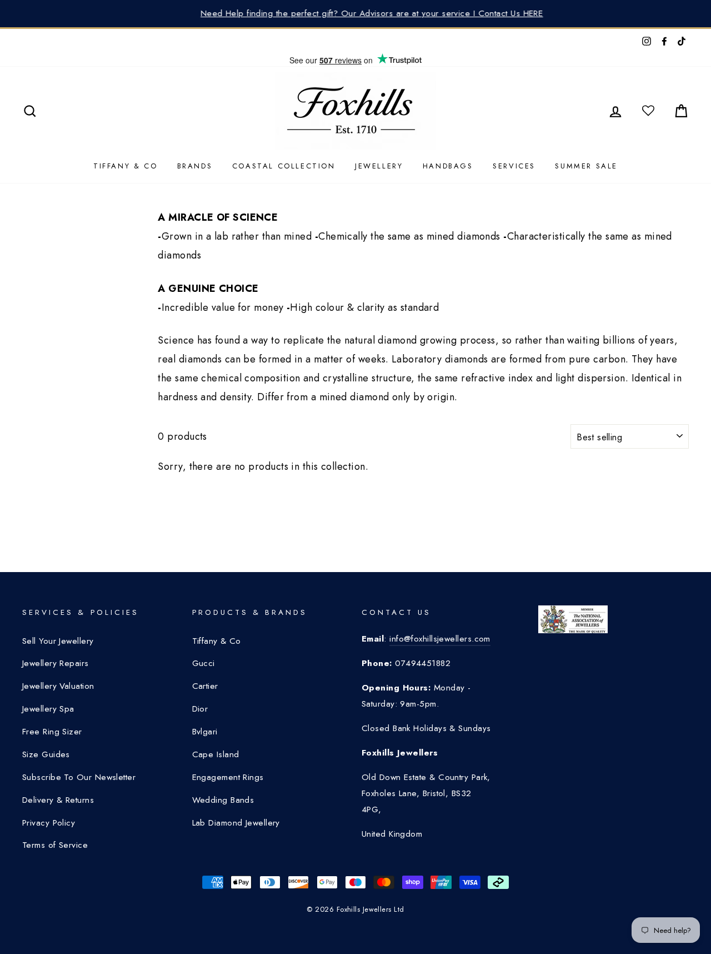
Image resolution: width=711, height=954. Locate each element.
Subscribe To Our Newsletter (79, 777)
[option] (355, 14)
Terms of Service (55, 845)
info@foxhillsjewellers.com (439, 639)
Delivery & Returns (58, 800)
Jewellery (379, 166)
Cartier (205, 686)
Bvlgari (205, 732)
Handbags (448, 166)
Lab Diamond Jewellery (236, 823)
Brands (195, 166)
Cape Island (215, 754)
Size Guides (46, 754)
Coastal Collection (284, 166)
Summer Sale (586, 166)
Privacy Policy (48, 823)
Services (514, 166)
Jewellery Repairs (55, 663)
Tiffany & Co (125, 166)
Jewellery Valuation (58, 686)
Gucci (203, 663)
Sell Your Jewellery (58, 641)
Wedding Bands (223, 800)
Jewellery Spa (48, 709)
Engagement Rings (228, 777)
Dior (200, 709)
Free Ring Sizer (52, 732)
